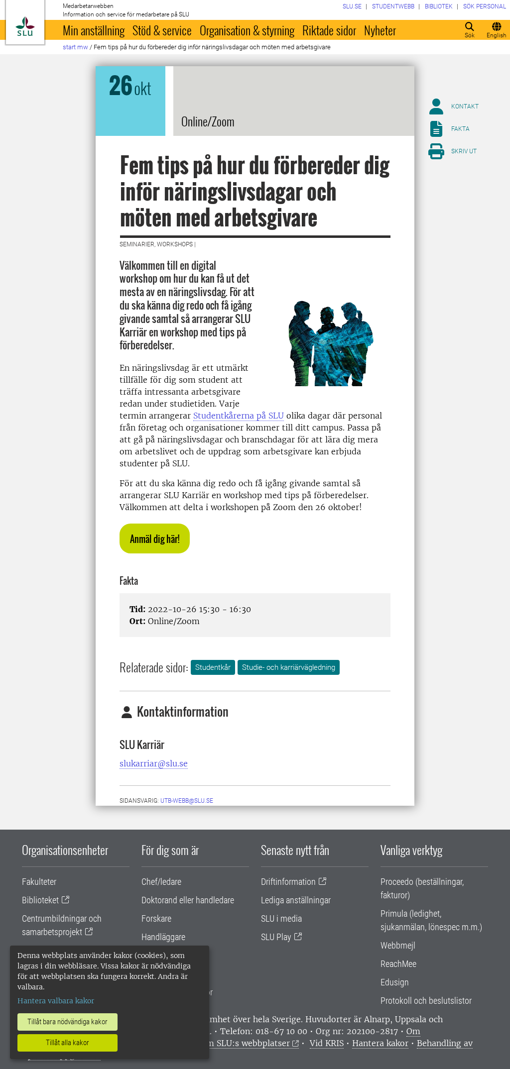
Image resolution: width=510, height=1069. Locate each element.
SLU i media (281, 918)
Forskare (156, 918)
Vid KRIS (327, 1043)
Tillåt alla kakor (67, 1042)
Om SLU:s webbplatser (245, 1043)
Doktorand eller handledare (187, 900)
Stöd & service (162, 30)
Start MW (75, 47)
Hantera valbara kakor (55, 1000)
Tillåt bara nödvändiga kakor (67, 1021)
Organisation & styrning (247, 30)
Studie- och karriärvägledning (288, 667)
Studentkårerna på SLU (238, 416)
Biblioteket (40, 900)
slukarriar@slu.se (154, 763)
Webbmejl (398, 945)
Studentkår (213, 667)
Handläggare (163, 937)
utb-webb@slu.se (186, 800)
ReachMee (398, 964)
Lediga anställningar (296, 900)
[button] (155, 538)
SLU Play (276, 937)
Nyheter (380, 30)
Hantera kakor (380, 1043)
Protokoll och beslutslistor (426, 1000)
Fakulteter (39, 881)
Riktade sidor (329, 30)
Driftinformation (288, 881)
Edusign (395, 982)
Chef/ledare (161, 881)
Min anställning (94, 30)
